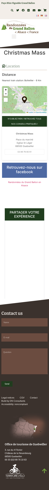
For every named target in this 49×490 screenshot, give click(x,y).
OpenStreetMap (41, 112)
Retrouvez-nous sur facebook (24, 169)
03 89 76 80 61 (25, 152)
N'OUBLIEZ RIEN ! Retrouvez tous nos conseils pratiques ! (24, 121)
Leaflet (30, 112)
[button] (12, 10)
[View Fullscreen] (6, 100)
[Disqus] (24, 259)
